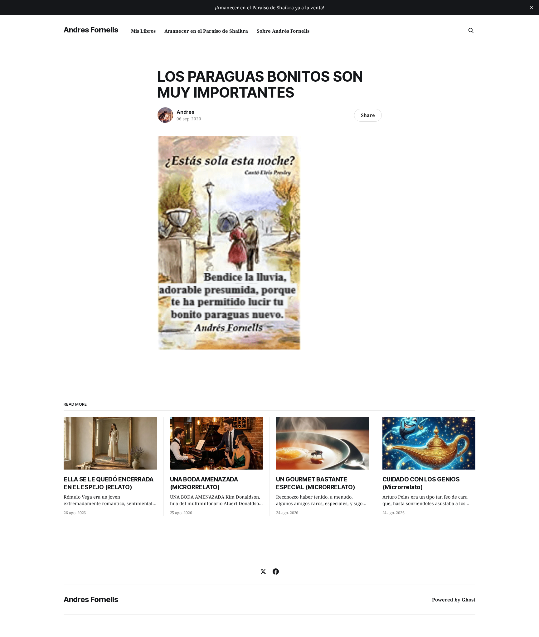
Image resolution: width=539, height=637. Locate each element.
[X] (263, 571)
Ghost (468, 599)
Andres (185, 112)
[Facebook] (276, 571)
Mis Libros (143, 31)
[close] (532, 7)
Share (368, 115)
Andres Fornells (91, 29)
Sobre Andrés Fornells (283, 31)
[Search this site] (471, 31)
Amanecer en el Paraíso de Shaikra (206, 31)
